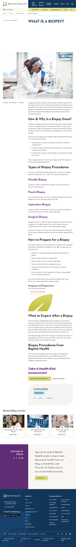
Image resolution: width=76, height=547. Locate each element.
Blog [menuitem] (67, 4)
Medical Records (29, 508)
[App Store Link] (8, 515)
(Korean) (53, 510)
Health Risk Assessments (39, 379)
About (26, 499)
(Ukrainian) (65, 500)
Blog (26, 521)
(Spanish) (53, 519)
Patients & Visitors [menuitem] (41, 4)
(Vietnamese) (52, 523)
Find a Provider (44, 9)
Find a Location (35, 9)
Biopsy (40, 398)
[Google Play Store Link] (17, 515)
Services (27, 505)
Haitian (63, 507)
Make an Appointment (56, 9)
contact (55, 358)
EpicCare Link (28, 524)
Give (71, 9)
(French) (53, 507)
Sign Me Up (40, 478)
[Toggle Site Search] (72, 4)
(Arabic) (52, 499)
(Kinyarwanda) (65, 520)
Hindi (62, 516)
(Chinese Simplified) (52, 503)
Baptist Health (39, 393)
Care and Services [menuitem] (34, 4)
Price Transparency (30, 527)
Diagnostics (49, 398)
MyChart (66, 9)
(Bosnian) (65, 513)
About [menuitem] (62, 4)
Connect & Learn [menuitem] (49, 4)
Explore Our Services (37, 292)
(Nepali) (52, 513)
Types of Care (28, 502)
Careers (27, 515)
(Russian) (53, 516)
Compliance (37, 539)
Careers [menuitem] (56, 4)
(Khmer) (65, 510)
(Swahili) (65, 504)
